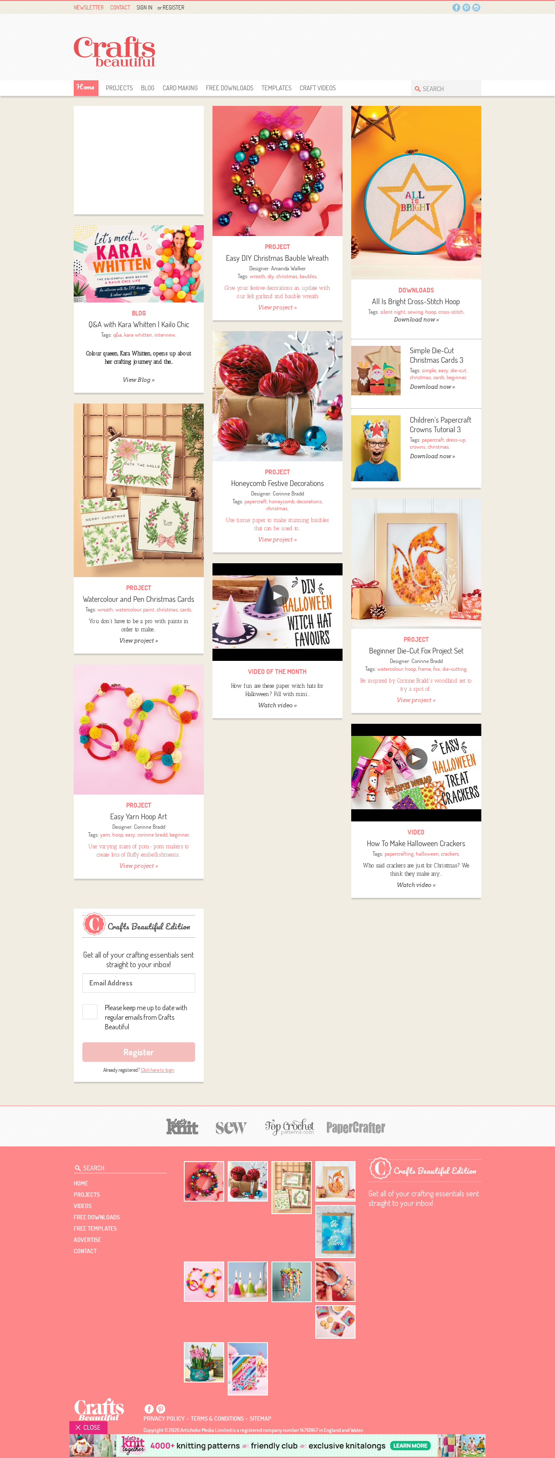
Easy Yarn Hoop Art (138, 816)
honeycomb (281, 501)
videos (82, 1206)
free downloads (229, 88)
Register (173, 7)
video (416, 832)
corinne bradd (152, 834)
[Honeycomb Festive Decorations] (277, 396)
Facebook (456, 7)
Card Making (180, 88)
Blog (147, 88)
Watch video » (277, 705)
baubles (308, 276)
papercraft (433, 439)
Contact (120, 7)
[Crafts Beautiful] (99, 1409)
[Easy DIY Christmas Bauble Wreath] (277, 171)
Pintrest (466, 7)
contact (85, 1251)
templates (276, 88)
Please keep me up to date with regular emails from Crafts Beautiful (146, 1017)
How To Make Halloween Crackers (416, 843)
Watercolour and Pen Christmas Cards (138, 599)
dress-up (455, 439)
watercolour (128, 609)
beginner (456, 377)
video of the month (277, 671)
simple (429, 370)
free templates (95, 1228)
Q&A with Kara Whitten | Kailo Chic (138, 324)
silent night (392, 311)
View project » (277, 307)
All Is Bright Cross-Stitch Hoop (416, 301)
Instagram (476, 7)
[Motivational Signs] (335, 1232)
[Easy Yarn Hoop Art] (139, 729)
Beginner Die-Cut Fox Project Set (416, 651)
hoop (430, 311)
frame (424, 668)
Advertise (87, 1240)
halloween (427, 853)
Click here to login (157, 1070)
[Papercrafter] (355, 1127)
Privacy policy (164, 1418)
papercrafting (399, 853)
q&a (117, 334)
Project (277, 247)
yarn (105, 834)
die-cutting (454, 668)
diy (271, 276)
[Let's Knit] (182, 1125)
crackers (450, 853)
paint (148, 609)
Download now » (416, 319)
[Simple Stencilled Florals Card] (248, 1369)
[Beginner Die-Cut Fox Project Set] (416, 564)
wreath (257, 276)
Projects (119, 88)
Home (85, 86)
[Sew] (231, 1126)
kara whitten (138, 334)
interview (164, 334)
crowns (417, 446)
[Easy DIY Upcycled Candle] (248, 1281)
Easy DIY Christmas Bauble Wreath (277, 258)
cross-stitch (451, 311)
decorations (309, 501)
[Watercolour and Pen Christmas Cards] (139, 490)
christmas (286, 276)
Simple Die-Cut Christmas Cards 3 (437, 355)
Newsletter (89, 7)
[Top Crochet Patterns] (288, 1127)
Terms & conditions (217, 1418)
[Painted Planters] (204, 1362)
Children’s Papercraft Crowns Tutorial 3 (440, 424)
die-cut (458, 370)
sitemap (260, 1418)
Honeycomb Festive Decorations (277, 483)
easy (443, 370)
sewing (415, 311)
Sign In (144, 7)
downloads (416, 290)
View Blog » (138, 380)
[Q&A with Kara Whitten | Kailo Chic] (139, 264)
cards (438, 377)
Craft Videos (318, 88)
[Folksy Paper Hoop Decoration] (291, 1281)
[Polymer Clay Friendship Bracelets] (335, 1281)
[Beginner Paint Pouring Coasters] (335, 1322)
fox (436, 668)
